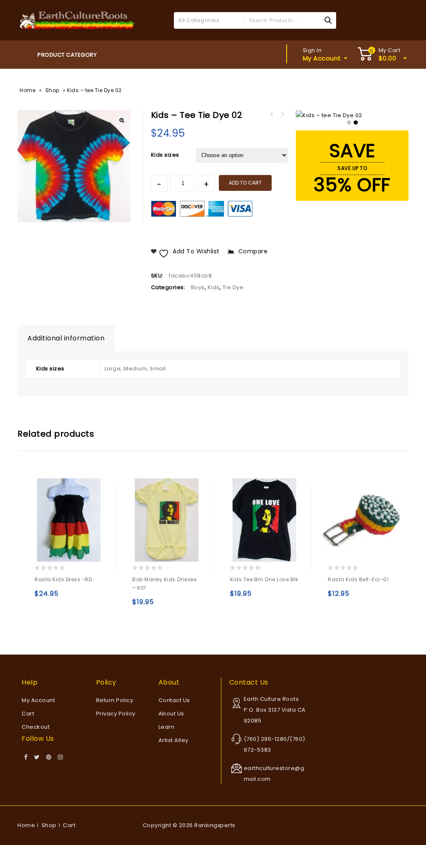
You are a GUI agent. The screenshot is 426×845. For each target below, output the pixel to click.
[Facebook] (26, 757)
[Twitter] (37, 757)
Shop (52, 90)
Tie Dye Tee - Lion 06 (282, 114)
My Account (38, 700)
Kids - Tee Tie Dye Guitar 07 (271, 114)
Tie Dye (233, 287)
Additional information (65, 338)
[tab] (65, 338)
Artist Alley (173, 740)
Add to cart (245, 182)
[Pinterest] (49, 757)
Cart (28, 714)
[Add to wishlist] (77, 597)
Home (27, 90)
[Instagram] (60, 757)
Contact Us (174, 700)
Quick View (60, 597)
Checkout (36, 727)
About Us (171, 714)
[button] (121, 120)
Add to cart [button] (336, 597)
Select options (42, 597)
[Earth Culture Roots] (77, 20)
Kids (214, 287)
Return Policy (115, 700)
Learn (167, 727)
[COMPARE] (94, 597)
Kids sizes (165, 155)
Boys (198, 287)
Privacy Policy (116, 714)
